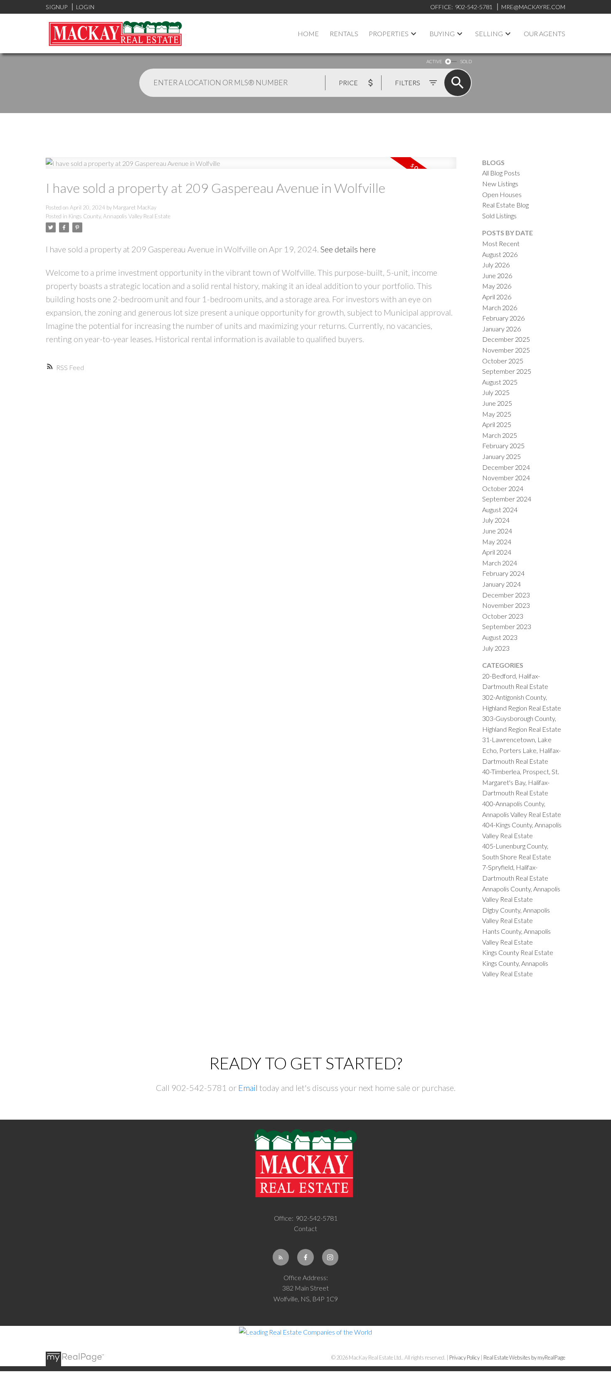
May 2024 (496, 541)
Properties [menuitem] (389, 33)
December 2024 (506, 467)
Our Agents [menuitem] (544, 33)
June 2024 (497, 531)
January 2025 (501, 456)
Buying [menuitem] (442, 33)
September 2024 (506, 499)
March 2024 (499, 563)
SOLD (466, 61)
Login (85, 6)
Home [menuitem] (308, 33)
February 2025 (503, 445)
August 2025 (499, 382)
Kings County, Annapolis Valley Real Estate (119, 216)
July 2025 (496, 392)
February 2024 (503, 573)
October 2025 (502, 361)
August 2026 (499, 254)
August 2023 (499, 637)
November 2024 (506, 477)
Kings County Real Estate (517, 952)
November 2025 (506, 350)
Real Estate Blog (505, 205)
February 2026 (503, 318)
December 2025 (506, 339)
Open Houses (502, 194)
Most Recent (501, 243)
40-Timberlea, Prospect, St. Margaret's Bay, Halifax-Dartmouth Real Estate (520, 782)
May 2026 (496, 286)
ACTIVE (434, 61)
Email (248, 1088)
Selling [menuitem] (489, 33)
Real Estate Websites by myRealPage (524, 1357)
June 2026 (497, 275)
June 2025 (497, 403)
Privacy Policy (464, 1357)
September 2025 (506, 371)
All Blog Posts (501, 173)
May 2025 (496, 414)
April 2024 (496, 552)
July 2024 (496, 520)
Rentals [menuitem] (344, 33)
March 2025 (499, 435)
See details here (348, 249)
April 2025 (496, 424)
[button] (281, 1257)
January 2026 (501, 329)
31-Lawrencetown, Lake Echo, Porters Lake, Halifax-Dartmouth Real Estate (521, 750)
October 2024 (502, 488)
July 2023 (496, 648)
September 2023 (506, 626)
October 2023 (502, 616)
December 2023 (506, 595)
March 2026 (499, 307)
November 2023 (506, 605)
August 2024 (499, 509)
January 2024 (501, 584)
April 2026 (496, 297)
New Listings (500, 184)
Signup (56, 6)
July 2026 (496, 265)
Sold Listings (499, 216)
